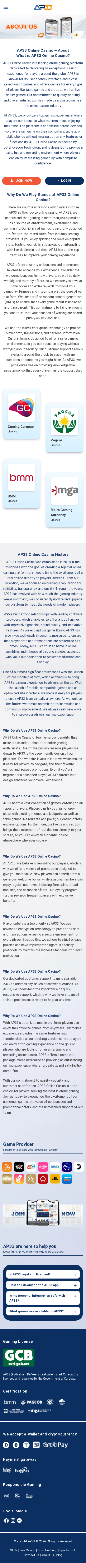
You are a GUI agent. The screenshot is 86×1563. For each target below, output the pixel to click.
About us (48, 1555)
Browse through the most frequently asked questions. (33, 1252)
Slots (14, 1550)
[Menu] (5, 7)
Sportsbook (67, 1550)
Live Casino (27, 1550)
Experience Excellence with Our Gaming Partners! (30, 1149)
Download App (47, 1550)
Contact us (31, 1555)
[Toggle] (75, 1275)
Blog (59, 1555)
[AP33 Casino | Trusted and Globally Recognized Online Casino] (43, 7)
